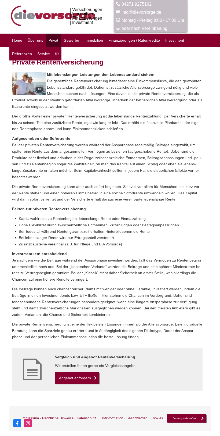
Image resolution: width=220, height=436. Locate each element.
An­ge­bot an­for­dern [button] (75, 378)
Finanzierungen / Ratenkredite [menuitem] (134, 40)
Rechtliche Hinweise (58, 418)
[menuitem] (57, 53)
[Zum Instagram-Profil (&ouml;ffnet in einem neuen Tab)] (28, 423)
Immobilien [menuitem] (94, 40)
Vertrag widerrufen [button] (184, 418)
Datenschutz (86, 418)
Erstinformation (111, 418)
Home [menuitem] (17, 40)
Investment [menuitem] (174, 40)
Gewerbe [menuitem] (71, 40)
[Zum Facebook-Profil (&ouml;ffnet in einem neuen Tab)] (17, 423)
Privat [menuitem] (53, 40)
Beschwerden (136, 418)
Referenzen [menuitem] (22, 54)
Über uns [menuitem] (35, 40)
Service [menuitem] (43, 54)
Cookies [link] (157, 418)
